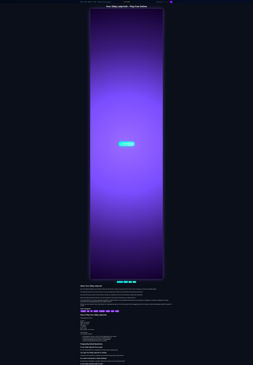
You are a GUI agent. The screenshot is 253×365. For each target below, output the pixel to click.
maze (112, 311)
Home (81, 1)
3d (91, 311)
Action (85, 1)
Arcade (94, 1)
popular (107, 311)
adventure (83, 311)
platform (95, 311)
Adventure (90, 1)
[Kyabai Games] (126, 2)
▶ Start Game (126, 144)
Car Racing (99, 1)
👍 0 (130, 281)
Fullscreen (120, 281)
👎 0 (134, 281)
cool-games (102, 311)
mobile (117, 311)
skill (88, 311)
